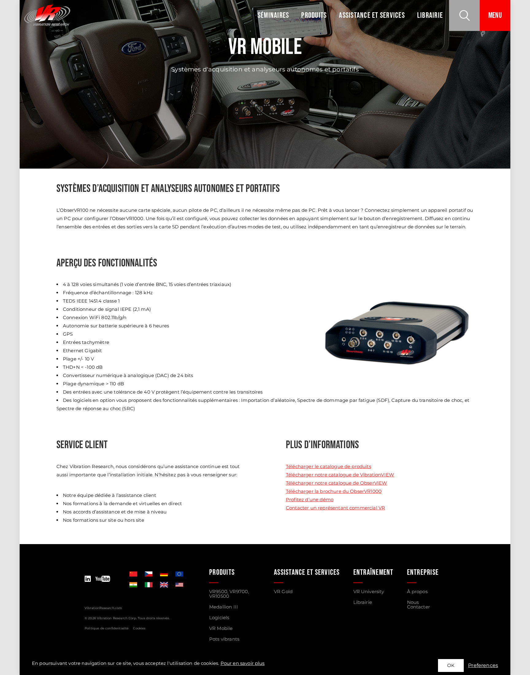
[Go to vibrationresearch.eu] (179, 574)
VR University (368, 591)
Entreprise (423, 572)
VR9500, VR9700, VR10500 (229, 594)
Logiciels (219, 617)
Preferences (483, 665)
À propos (417, 591)
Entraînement (373, 572)
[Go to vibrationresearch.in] (133, 584)
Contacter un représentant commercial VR (335, 508)
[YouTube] (102, 579)
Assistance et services (372, 15)
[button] (464, 15)
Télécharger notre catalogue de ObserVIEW (336, 483)
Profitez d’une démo (309, 499)
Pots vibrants (224, 639)
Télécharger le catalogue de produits (328, 466)
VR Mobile (220, 628)
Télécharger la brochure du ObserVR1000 (334, 491)
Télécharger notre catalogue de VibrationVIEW (340, 475)
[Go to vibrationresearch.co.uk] (164, 584)
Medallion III (223, 607)
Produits (314, 15)
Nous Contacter (418, 604)
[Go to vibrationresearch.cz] (148, 574)
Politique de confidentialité (107, 628)
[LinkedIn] (88, 579)
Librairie (430, 15)
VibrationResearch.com (103, 608)
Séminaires (273, 15)
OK (451, 665)
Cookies (139, 628)
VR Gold (283, 591)
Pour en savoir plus (243, 663)
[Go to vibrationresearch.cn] (133, 574)
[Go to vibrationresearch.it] (148, 584)
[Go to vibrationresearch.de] (164, 574)
